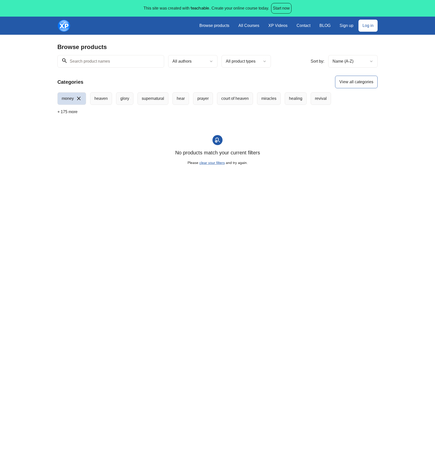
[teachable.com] (199, 8)
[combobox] (193, 61)
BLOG (325, 25)
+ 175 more (67, 112)
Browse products (214, 25)
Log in (368, 25)
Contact (303, 25)
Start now (281, 8)
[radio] (71, 98)
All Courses (248, 25)
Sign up (346, 25)
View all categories (356, 82)
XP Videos (277, 25)
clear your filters (212, 163)
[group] (196, 98)
